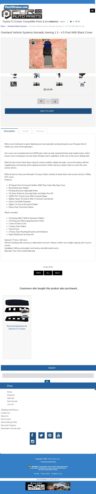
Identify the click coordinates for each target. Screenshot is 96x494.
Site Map (36, 473)
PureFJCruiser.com (54, 459)
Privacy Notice (45, 473)
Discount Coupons (8, 425)
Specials (10, 398)
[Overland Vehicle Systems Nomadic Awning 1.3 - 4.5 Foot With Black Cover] (48, 68)
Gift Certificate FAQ (9, 422)
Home (3, 26)
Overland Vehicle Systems (17, 26)
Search (51, 367)
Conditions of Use (56, 473)
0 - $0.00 (76, 21)
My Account (6, 419)
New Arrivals (12, 401)
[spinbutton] (48, 101)
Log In (62, 21)
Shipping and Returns (9, 410)
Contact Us (5, 413)
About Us (4, 416)
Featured (10, 395)
